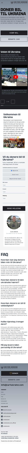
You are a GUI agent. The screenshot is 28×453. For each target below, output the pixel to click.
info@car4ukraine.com (12, 385)
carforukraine (6, 416)
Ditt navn (5, 182)
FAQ (2, 396)
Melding (5, 195)
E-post (4, 189)
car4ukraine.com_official (9, 423)
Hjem (2, 392)
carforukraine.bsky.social (9, 413)
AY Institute (4, 433)
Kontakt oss (4, 403)
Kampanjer (4, 401)
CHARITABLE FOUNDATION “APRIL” (10, 438)
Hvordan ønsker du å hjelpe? (10, 167)
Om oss (3, 394)
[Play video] (15, 77)
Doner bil (3, 399)
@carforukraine (7, 410)
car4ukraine (6, 419)
